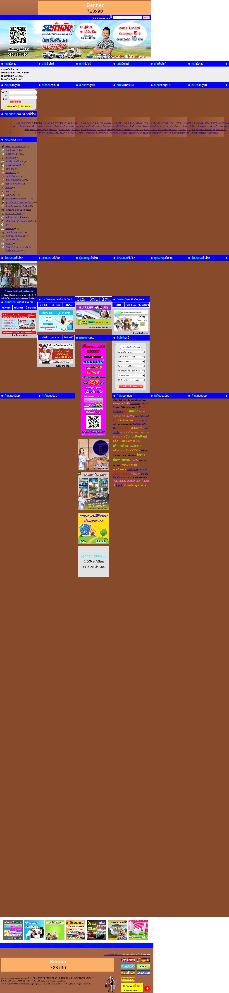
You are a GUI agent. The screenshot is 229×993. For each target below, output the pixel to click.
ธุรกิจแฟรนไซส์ (12, 240)
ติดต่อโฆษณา (69, 17)
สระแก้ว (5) (55, 133)
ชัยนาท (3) (132, 123)
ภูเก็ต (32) (28, 129)
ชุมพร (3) (149, 123)
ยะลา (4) (84, 129)
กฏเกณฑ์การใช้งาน (51, 17)
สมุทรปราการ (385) (204, 129)
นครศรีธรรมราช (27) (37, 126)
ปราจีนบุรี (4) (131, 126)
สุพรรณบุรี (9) (92, 133)
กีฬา (7, 225)
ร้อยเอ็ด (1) (93, 129)
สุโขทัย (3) (81, 133)
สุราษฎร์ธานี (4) (105, 133)
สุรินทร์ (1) (116, 133)
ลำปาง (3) (139, 129)
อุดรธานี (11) (176, 133)
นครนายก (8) (206, 123)
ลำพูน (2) (148, 129)
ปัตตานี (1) (142, 126)
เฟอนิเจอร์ (10, 172)
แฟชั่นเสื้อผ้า (11, 176)
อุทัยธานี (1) (197, 133)
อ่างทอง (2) (152, 133)
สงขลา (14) (184, 129)
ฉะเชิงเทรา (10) (110, 123)
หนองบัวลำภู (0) (140, 133)
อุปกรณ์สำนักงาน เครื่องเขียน (18, 202)
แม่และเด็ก (10, 195)
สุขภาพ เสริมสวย (13, 184)
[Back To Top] (147, 991)
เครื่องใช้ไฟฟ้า (12, 154)
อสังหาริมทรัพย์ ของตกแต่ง (17, 221)
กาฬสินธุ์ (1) (62, 123)
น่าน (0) (84, 126)
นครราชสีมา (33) (20, 126)
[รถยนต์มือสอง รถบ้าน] (128, 974)
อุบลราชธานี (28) (210, 133)
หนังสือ (8, 187)
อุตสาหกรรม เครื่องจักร (15, 199)
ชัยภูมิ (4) (141, 123)
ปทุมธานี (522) (103, 126)
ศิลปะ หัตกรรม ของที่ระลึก (17, 206)
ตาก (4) (197, 123)
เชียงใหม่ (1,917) (172, 123)
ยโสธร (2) (76, 129)
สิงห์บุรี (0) (72, 133)
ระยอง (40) (112, 129)
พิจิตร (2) (194, 126)
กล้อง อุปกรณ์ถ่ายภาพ (15, 146)
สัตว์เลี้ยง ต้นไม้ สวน (14, 161)
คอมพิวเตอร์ (11, 150)
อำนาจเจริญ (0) (163, 133)
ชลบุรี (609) (122, 123)
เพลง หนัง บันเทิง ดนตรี (15, 236)
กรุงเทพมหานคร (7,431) (27, 123)
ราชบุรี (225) (122, 129)
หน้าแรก (6, 17)
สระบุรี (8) (64, 133)
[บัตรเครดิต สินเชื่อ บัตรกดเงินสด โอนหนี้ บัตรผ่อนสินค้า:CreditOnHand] (128, 962)
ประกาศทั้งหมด (33, 17)
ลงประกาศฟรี (18, 17)
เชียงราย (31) (159, 123)
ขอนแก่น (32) (87, 123)
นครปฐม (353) (218, 123)
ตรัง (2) (183, 123)
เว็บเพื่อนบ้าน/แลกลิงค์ (124, 945)
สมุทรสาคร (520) (42, 133)
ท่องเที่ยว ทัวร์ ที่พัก (13, 165)
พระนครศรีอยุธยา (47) (156, 126)
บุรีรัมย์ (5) (92, 126)
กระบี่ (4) (41, 123)
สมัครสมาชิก (83, 17)
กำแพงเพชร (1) (74, 123)
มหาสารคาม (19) (40, 129)
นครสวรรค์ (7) (52, 126)
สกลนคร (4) (174, 129)
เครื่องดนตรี (10, 158)
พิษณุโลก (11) (204, 126)
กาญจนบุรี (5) (51, 123)
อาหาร (8, 191)
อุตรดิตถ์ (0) (187, 133)
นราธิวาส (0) (75, 126)
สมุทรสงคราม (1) (220, 129)
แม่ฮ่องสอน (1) (65, 129)
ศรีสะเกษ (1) (163, 129)
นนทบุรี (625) (64, 126)
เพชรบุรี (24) (215, 126)
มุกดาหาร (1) (53, 129)
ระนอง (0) (102, 129)
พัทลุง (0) (186, 126)
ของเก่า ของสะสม (13, 213)
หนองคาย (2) (127, 133)
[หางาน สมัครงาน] (128, 968)
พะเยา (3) (170, 126)
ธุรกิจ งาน (9, 169)
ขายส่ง (8, 243)
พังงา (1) (178, 126)
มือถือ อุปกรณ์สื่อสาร (14, 180)
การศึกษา (9, 228)
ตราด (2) (190, 123)
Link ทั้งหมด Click (127, 954)
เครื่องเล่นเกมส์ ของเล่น (16, 210)
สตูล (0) (192, 129)
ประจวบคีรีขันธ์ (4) (118, 126)
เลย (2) (155, 129)
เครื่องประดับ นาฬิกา (14, 217)
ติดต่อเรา (107, 945)
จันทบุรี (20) (98, 123)
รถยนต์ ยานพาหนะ (13, 232)
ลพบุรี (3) (131, 129)
